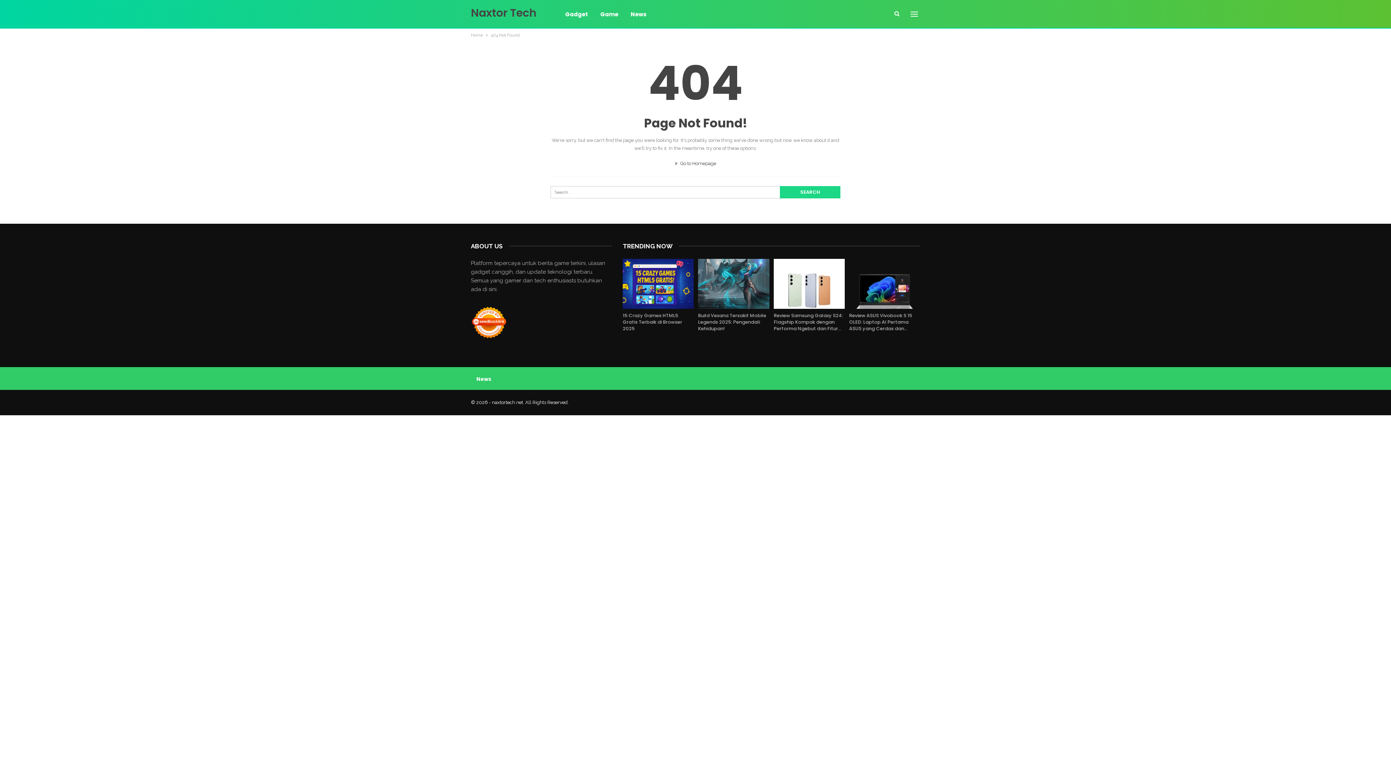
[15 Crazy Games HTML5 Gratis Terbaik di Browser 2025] (658, 283)
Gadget (576, 14)
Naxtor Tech (503, 13)
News (639, 14)
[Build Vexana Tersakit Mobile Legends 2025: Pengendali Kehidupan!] (733, 283)
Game (609, 14)
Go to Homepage (697, 163)
